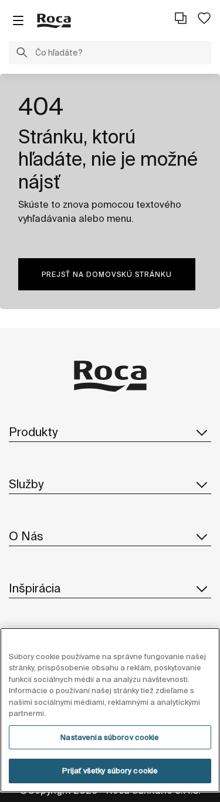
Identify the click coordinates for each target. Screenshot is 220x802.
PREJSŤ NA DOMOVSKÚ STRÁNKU (107, 274)
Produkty (33, 431)
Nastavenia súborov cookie (109, 737)
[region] (110, 710)
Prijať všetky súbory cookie (110, 770)
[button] (22, 54)
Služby (26, 484)
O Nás (26, 536)
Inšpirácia (34, 588)
